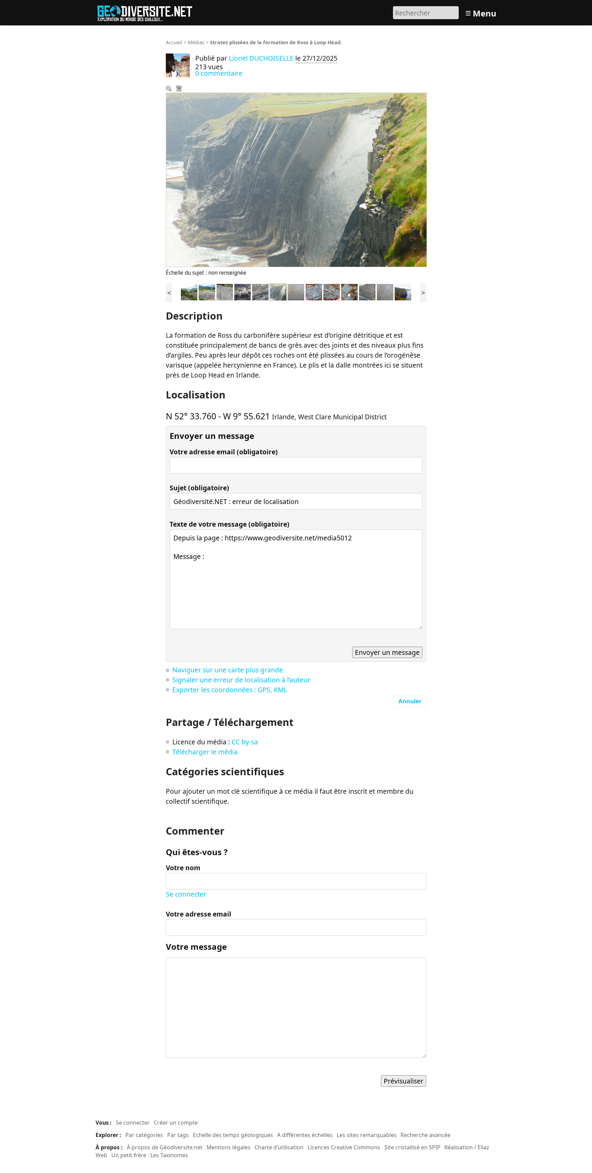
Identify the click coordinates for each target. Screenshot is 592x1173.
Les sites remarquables (367, 1135)
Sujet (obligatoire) (199, 487)
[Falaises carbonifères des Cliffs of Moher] (403, 291)
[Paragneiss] (314, 291)
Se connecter (186, 894)
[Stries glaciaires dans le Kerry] (260, 291)
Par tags (178, 1135)
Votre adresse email (198, 914)
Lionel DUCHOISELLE (261, 58)
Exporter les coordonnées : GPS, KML (229, 689)
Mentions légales (228, 1147)
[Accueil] (148, 11)
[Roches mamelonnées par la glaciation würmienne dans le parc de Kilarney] (189, 291)
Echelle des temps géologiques (233, 1135)
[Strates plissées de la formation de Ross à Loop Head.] (278, 291)
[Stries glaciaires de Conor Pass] (225, 291)
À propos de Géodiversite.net (164, 1147)
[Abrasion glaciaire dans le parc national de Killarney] (207, 291)
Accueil (174, 42)
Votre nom (183, 867)
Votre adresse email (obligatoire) (224, 451)
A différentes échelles (305, 1135)
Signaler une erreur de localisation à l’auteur (241, 679)
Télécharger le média (179, 89)
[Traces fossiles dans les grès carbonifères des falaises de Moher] (296, 291)
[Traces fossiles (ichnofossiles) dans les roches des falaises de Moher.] (385, 291)
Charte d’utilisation (279, 1147)
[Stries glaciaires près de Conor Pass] (242, 291)
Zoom (169, 89)
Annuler (410, 701)
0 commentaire (219, 73)
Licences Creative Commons (344, 1147)
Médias (196, 42)
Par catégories (144, 1135)
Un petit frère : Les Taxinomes (149, 1155)
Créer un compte (176, 1122)
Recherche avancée (425, 1135)
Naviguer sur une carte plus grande (227, 669)
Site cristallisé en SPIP (412, 1147)
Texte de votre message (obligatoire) (229, 524)
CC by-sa (245, 741)
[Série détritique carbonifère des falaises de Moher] (367, 291)
